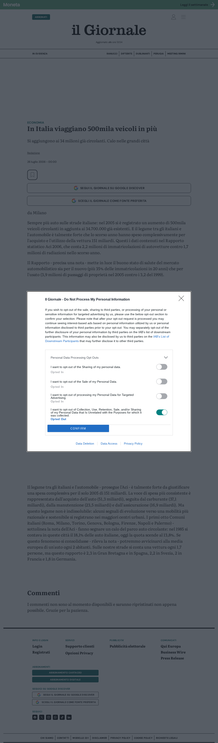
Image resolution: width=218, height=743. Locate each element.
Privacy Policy (133, 443)
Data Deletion (85, 443)
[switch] (161, 367)
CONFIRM (78, 428)
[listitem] (109, 357)
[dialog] (109, 371)
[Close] (183, 300)
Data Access (109, 443)
